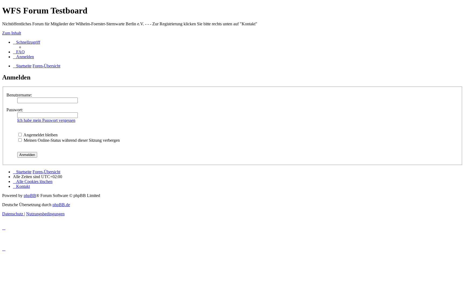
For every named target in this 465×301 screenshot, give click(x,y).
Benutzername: (19, 95)
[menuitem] (19, 52)
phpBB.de (61, 204)
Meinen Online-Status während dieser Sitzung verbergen (71, 140)
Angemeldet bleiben (40, 135)
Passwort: (14, 110)
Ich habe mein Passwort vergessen (46, 120)
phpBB (30, 195)
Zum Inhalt (11, 33)
